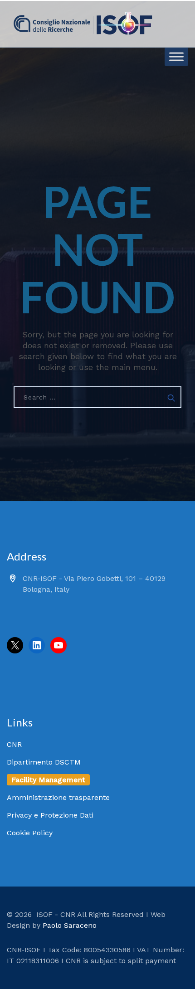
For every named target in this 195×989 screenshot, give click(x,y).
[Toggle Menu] (176, 56)
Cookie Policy (30, 832)
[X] (15, 645)
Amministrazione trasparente (58, 797)
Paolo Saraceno (70, 925)
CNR (14, 744)
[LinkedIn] (37, 645)
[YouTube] (58, 645)
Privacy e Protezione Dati (50, 815)
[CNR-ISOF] (83, 23)
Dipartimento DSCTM (44, 762)
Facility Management (48, 779)
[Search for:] (97, 397)
